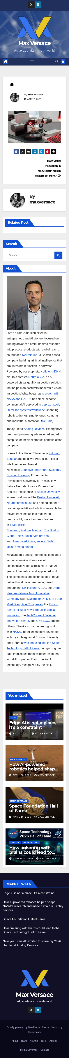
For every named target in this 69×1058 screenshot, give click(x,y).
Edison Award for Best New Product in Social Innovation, (32, 610)
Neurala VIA (36, 377)
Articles (15, 843)
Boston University (48, 491)
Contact (44, 1049)
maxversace (36, 94)
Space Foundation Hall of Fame (33, 808)
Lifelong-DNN (52, 371)
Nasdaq (37, 530)
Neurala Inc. (30, 355)
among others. (24, 546)
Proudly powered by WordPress (23, 1027)
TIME (13, 524)
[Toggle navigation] (32, 61)
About (15, 1040)
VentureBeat (41, 535)
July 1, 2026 (21, 733)
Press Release (31, 843)
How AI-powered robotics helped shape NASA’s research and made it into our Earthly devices (33, 906)
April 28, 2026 (22, 775)
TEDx (24, 1040)
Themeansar (34, 1032)
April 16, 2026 (22, 817)
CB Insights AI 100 (34, 587)
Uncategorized (18, 759)
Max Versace (34, 43)
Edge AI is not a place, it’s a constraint (32, 725)
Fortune (26, 530)
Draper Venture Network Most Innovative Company (34, 593)
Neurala (47, 421)
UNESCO (42, 620)
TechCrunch (24, 535)
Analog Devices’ (34, 428)
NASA (17, 631)
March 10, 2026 (23, 858)
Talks (13, 718)
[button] (56, 61)
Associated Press (23, 541)
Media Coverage (18, 801)
